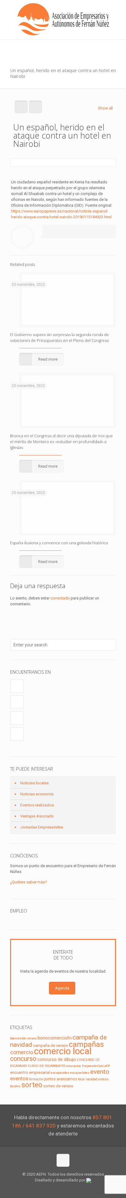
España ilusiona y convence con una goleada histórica (59, 542)
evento (99, 1071)
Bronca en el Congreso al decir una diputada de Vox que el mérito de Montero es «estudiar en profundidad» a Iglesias (61, 441)
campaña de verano (50, 1045)
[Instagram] (75, 1189)
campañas (86, 1044)
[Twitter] (59, 1189)
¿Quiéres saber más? (28, 882)
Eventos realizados (37, 805)
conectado (60, 598)
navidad (91, 1079)
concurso (23, 1058)
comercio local (62, 1051)
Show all (105, 108)
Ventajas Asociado (37, 816)
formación (36, 1079)
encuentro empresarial (30, 1072)
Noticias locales (34, 783)
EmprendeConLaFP (96, 1066)
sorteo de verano (58, 1086)
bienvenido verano (23, 1038)
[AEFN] (63, 19)
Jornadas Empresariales (41, 827)
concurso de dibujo (56, 1059)
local (81, 1079)
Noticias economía (37, 794)
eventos (19, 1078)
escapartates (79, 1073)
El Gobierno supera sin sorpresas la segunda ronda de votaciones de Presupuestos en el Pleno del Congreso (59, 337)
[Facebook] (50, 1189)
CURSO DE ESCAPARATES (46, 1066)
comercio (21, 1052)
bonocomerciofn (55, 1038)
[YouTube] (67, 1189)
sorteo (31, 1085)
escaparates (60, 1073)
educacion (73, 1066)
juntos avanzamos (60, 1079)
